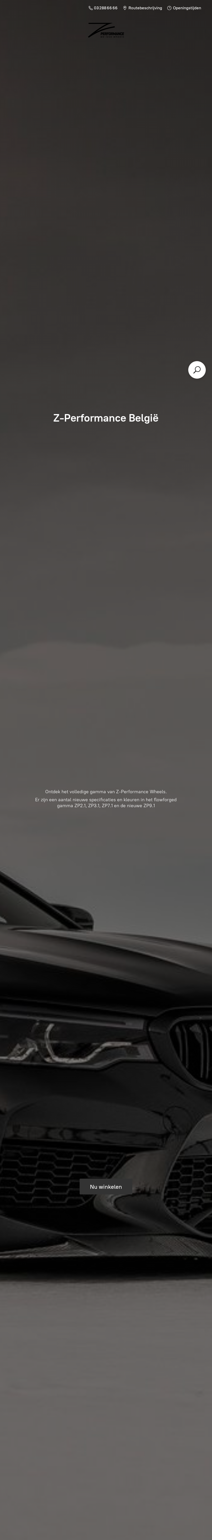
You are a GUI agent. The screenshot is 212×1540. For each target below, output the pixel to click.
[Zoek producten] (197, 370)
